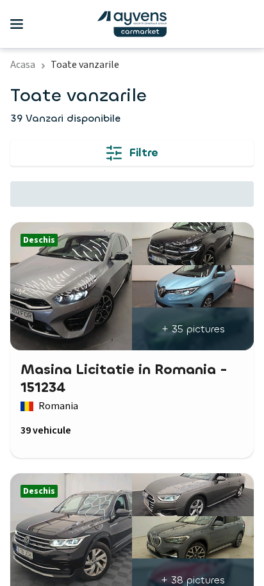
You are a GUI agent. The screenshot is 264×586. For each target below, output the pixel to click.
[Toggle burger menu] (16, 24)
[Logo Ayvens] (132, 24)
